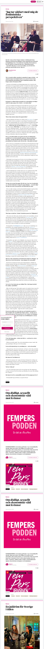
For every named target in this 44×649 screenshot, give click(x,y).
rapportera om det (16, 253)
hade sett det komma (22, 265)
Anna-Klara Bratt (12, 70)
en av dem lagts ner (31, 256)
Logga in (40, 1)
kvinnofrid (18, 489)
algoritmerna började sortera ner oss (26, 194)
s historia (18, 225)
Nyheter (7, 390)
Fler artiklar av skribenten (32, 70)
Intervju (7, 9)
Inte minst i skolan (29, 217)
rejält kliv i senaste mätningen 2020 (18, 166)
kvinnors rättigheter (24, 489)
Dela (36, 74)
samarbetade (33, 274)
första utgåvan (30, 119)
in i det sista (31, 319)
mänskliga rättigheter (33, 489)
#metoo (10, 241)
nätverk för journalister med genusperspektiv (29, 152)
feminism (13, 489)
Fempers (11, 457)
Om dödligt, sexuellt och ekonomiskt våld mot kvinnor (18, 396)
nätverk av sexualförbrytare (21, 237)
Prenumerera (33, 1)
